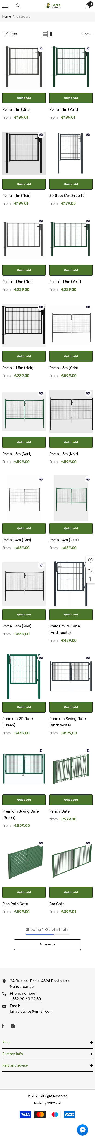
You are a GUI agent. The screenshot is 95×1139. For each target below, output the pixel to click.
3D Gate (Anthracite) (67, 195)
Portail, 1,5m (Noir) (17, 368)
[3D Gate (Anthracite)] (71, 153)
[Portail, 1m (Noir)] (24, 153)
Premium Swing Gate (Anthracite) (67, 722)
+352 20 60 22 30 (25, 999)
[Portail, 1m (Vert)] (71, 67)
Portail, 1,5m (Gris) (17, 282)
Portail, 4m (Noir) (16, 626)
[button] (45, 34)
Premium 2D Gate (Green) (17, 722)
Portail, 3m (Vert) (16, 454)
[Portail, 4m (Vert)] (71, 498)
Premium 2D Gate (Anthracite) (64, 629)
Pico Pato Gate (15, 904)
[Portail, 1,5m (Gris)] (24, 239)
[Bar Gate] (71, 861)
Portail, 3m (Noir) (63, 454)
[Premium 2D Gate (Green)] (24, 676)
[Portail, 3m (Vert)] (24, 412)
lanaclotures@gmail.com (31, 1011)
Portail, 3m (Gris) (63, 368)
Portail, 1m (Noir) (16, 195)
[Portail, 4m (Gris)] (24, 498)
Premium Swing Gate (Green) (20, 814)
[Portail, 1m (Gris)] (24, 67)
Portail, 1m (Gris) (16, 109)
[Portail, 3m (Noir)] (71, 412)
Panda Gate (59, 811)
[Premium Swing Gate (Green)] (24, 769)
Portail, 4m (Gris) (16, 540)
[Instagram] (13, 1025)
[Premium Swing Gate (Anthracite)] (71, 676)
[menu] (5, 6)
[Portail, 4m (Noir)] (24, 584)
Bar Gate (57, 904)
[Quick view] (41, 48)
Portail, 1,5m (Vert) (65, 282)
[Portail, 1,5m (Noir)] (24, 325)
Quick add (24, 97)
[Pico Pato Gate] (24, 861)
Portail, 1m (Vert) (63, 109)
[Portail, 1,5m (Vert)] (71, 239)
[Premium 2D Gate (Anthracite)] (71, 584)
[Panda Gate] (71, 769)
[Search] (18, 6)
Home (6, 16)
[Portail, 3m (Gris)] (71, 325)
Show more (48, 944)
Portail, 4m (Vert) (64, 540)
